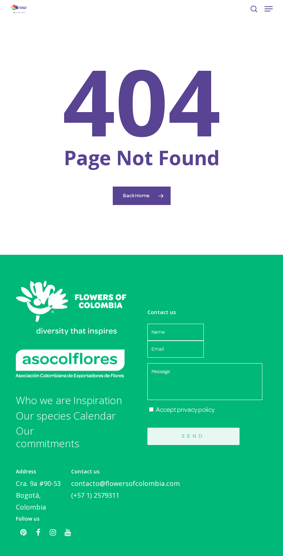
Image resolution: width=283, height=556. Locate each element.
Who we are (43, 400)
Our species (43, 416)
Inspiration (97, 400)
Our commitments (44, 437)
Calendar (94, 416)
